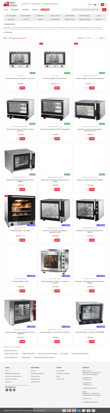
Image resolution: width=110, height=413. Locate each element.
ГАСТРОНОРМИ (64, 353)
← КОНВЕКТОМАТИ (9, 24)
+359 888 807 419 (87, 383)
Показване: (101, 38)
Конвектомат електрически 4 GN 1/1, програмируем (55, 129)
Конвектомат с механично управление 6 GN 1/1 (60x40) (89, 231)
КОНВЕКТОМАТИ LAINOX (28, 353)
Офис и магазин (86, 370)
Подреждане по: (81, 38)
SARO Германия (19, 228)
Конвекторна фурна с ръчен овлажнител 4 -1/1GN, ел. (55, 332)
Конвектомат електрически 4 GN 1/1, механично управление (20, 130)
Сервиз (84, 391)
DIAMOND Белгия (87, 75)
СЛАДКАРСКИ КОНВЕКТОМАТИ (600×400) (44, 357)
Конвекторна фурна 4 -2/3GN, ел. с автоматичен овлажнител (55, 282)
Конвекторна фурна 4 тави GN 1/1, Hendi (55, 78)
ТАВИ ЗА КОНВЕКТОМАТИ (11, 357)
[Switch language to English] (98, 5)
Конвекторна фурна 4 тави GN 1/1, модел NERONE (90, 332)
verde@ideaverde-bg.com (89, 388)
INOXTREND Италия (17, 126)
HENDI (18, 75)
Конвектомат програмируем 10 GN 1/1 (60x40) (90, 180)
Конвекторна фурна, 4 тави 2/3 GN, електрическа (90, 78)
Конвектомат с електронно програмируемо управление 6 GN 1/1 (55, 231)
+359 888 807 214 (87, 384)
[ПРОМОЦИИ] (45, 9)
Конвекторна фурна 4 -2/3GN (20, 281)
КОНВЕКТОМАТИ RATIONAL (11, 353)
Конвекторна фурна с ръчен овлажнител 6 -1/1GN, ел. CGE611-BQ (20, 332)
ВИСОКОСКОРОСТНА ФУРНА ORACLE (47, 353)
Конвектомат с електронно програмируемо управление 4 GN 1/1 (90, 130)
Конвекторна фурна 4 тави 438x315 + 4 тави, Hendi (20, 78)
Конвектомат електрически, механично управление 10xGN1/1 (89, 282)
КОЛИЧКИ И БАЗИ (25, 357)
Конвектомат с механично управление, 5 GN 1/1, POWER (20, 180)
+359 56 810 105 (86, 379)
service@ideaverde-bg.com (90, 402)
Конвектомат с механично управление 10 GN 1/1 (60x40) (55, 180)
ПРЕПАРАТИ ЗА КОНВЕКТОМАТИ (80, 353)
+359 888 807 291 (87, 377)
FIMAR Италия (17, 278)
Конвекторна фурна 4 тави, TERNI (20, 230)
